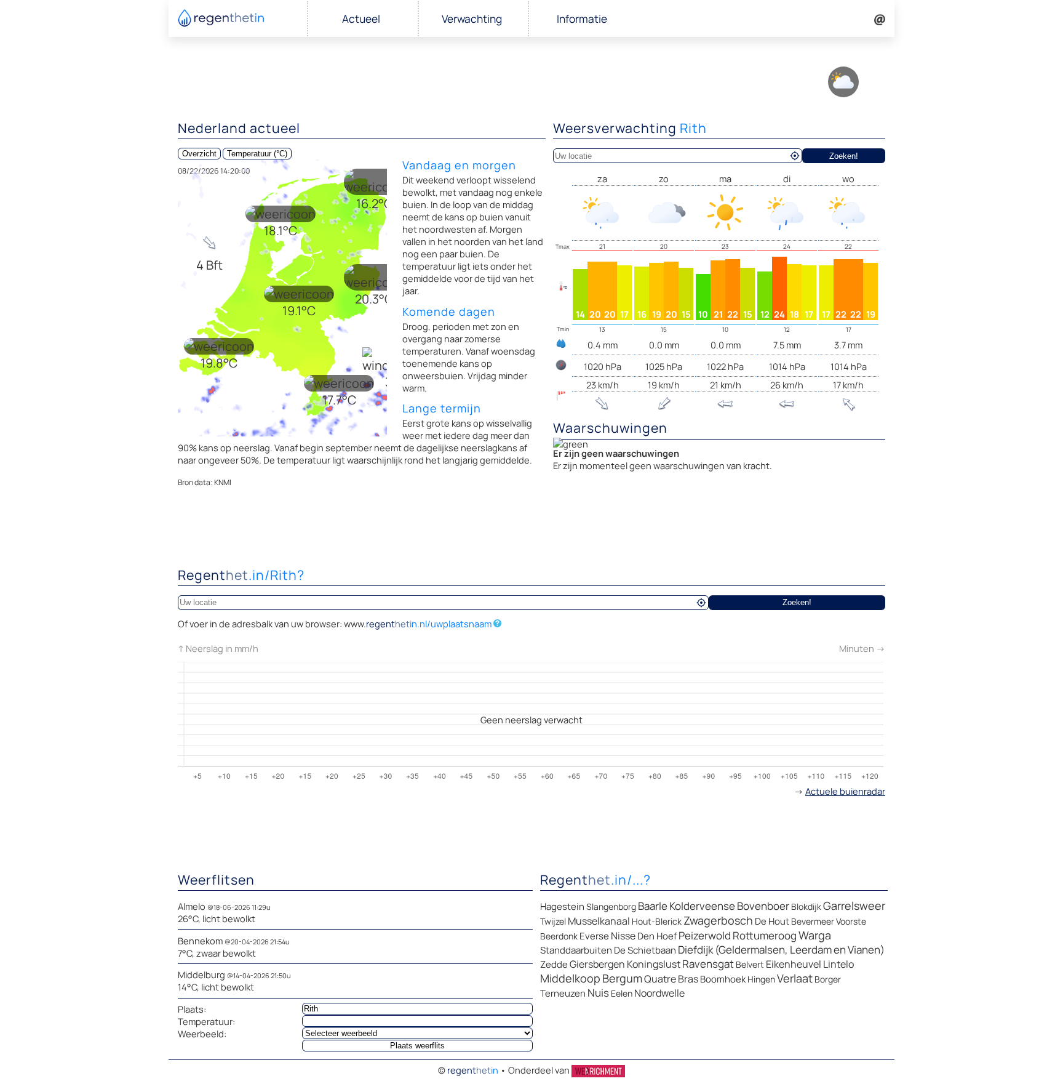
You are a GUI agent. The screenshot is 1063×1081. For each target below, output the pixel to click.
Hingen (761, 979)
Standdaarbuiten (576, 950)
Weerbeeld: (202, 1033)
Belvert (750, 964)
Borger (827, 979)
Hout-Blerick (657, 921)
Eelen (621, 993)
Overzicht (199, 153)
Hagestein (562, 906)
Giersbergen (597, 964)
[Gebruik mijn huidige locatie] (794, 155)
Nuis (598, 993)
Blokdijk (806, 906)
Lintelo (838, 964)
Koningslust (653, 964)
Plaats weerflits (417, 1045)
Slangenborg (611, 906)
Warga (814, 935)
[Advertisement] (531, 530)
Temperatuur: (206, 1021)
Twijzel (553, 921)
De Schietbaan (645, 950)
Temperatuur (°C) (257, 153)
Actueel (361, 19)
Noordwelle (659, 993)
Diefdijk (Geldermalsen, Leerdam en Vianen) (781, 949)
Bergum (622, 978)
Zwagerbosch (718, 920)
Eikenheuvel (793, 964)
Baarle (652, 906)
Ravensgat (708, 964)
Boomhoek (723, 979)
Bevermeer (812, 921)
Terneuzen (563, 993)
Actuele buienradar (845, 791)
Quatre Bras (671, 979)
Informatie (582, 19)
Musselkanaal (599, 921)
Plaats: (192, 1009)
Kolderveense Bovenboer (729, 906)
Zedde (554, 964)
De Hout (772, 921)
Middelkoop (570, 978)
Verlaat (795, 978)
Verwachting (472, 19)
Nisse (623, 935)
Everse (594, 936)
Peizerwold (705, 935)
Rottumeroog (765, 935)
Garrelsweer (854, 905)
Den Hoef (657, 936)
